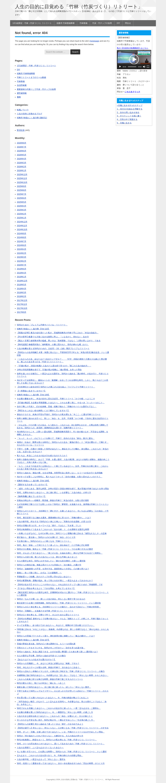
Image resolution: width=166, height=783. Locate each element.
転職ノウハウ (23, 110)
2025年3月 (21, 210)
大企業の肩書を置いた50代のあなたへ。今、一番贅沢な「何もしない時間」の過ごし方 (55, 712)
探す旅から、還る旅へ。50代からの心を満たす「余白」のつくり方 (46, 537)
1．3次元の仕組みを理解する (129, 109)
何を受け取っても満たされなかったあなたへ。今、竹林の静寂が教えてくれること (53, 698)
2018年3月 (21, 293)
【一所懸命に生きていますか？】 (31, 391)
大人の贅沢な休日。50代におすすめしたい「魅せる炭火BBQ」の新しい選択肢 (51, 561)
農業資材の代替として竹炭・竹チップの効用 (36, 89)
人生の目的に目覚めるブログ (29, 114)
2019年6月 (21, 269)
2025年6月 (21, 198)
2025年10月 (22, 182)
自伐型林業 (22, 85)
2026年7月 (21, 147)
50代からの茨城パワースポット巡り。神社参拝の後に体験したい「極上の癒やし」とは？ (56, 636)
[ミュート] (144, 66)
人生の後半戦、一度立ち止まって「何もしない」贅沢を (41, 759)
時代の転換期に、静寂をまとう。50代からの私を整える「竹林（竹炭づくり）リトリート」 (57, 740)
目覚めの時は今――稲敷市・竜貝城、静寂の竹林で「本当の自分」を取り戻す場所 (53, 500)
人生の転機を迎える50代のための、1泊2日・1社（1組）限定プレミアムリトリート (53, 348)
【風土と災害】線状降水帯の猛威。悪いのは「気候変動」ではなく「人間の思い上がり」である (58, 341)
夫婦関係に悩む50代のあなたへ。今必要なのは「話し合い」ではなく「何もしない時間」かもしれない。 (63, 675)
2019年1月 (21, 277)
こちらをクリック (132, 92)
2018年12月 (22, 281)
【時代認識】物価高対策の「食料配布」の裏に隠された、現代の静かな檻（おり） (53, 344)
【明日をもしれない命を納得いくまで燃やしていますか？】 (43, 411)
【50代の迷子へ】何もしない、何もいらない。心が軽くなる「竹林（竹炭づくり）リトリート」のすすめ (63, 728)
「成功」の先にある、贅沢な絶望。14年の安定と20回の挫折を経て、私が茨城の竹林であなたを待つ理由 (63, 489)
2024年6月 (21, 245)
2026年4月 (21, 159)
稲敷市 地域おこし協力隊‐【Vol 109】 (33, 395)
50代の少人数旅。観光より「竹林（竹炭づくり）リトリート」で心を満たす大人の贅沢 (55, 549)
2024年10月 (22, 230)
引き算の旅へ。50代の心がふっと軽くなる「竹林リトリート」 (44, 541)
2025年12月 (22, 175)
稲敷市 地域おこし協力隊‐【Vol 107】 (33, 640)
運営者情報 (22, 93)
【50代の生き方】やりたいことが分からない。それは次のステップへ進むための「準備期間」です (60, 585)
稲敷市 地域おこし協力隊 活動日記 (32, 118)
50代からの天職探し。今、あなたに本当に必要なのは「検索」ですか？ (48, 663)
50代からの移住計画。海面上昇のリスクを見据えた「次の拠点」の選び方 (49, 565)
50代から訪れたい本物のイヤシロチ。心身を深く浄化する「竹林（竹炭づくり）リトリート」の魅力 (61, 671)
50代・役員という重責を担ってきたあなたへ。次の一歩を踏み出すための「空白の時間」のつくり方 (61, 763)
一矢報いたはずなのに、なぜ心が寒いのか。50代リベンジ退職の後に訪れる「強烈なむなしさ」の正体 (62, 533)
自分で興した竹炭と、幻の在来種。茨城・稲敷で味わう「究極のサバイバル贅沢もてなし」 (57, 407)
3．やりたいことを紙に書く (129, 116)
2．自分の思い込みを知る (128, 112)
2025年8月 (21, 190)
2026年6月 (21, 151)
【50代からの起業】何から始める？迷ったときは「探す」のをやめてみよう (50, 724)
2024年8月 (21, 237)
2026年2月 (21, 167)
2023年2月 (21, 261)
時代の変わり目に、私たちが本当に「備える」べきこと (41, 683)
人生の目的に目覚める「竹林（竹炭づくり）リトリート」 (79, 6)
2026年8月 (21, 143)
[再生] (120, 66)
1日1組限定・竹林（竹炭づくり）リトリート (36, 66)
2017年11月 (22, 304)
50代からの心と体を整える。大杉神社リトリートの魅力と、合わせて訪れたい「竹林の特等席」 (59, 607)
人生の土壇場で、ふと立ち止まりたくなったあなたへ (40, 748)
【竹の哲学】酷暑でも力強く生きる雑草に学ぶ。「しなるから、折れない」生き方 (53, 337)
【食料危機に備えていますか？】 (31, 496)
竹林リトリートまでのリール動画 (31, 77)
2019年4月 (21, 273)
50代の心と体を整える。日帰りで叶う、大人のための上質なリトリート (48, 615)
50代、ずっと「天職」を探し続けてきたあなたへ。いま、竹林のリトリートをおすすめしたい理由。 (61, 732)
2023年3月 (21, 257)
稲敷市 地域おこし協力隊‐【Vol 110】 (33, 329)
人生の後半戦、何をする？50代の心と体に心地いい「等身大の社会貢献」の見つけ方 (54, 522)
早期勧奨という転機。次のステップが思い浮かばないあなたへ (44, 577)
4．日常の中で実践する (127, 119)
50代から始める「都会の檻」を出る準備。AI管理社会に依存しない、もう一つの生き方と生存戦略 (60, 473)
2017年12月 (22, 300)
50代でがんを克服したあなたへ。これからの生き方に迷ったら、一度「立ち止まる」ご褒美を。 (59, 708)
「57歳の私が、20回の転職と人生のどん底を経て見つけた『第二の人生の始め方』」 (54, 366)
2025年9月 (21, 186)
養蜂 (19, 97)
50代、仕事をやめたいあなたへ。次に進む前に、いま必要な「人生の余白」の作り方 (54, 492)
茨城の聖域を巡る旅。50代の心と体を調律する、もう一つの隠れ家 (46, 644)
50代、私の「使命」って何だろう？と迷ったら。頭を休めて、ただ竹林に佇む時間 (53, 545)
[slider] (132, 66)
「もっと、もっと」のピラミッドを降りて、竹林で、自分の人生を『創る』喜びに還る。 (56, 438)
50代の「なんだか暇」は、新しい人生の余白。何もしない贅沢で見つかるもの (51, 599)
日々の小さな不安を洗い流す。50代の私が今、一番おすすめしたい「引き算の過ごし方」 (56, 720)
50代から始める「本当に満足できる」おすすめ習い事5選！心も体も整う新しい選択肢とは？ (57, 652)
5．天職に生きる (124, 123)
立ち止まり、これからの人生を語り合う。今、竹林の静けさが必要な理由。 (50, 755)
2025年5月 (21, 202)
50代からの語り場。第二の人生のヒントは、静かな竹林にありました (47, 557)
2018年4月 (21, 289)
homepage (94, 41)
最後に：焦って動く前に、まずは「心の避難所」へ (39, 573)
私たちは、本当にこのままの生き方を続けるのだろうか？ (42, 456)
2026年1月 (21, 170)
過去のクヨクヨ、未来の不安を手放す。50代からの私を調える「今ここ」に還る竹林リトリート (59, 414)
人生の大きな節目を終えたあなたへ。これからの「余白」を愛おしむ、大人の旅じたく (55, 716)
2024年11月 (22, 226)
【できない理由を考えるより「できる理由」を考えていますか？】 (46, 588)
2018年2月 (21, 296)
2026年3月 (21, 163)
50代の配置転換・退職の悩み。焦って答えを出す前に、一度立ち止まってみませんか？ (55, 581)
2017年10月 (22, 308)
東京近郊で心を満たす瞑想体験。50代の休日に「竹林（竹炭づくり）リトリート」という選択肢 (59, 603)
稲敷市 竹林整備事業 (26, 73)
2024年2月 (21, 253)
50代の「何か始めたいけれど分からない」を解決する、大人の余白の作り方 (50, 736)
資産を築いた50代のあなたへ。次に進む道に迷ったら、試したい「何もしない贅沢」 (54, 687)
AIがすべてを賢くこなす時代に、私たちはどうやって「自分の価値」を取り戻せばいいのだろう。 (59, 477)
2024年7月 (21, 241)
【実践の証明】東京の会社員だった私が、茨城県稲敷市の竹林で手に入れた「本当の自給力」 (58, 333)
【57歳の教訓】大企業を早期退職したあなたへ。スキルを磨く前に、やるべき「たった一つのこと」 (61, 403)
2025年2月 (21, 214)
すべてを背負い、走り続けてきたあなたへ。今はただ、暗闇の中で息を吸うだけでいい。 (56, 625)
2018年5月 (21, 285)
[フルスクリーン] (148, 66)
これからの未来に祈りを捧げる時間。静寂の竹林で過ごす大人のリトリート (50, 679)
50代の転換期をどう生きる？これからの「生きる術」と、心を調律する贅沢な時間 (53, 529)
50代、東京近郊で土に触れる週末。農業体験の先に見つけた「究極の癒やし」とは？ (54, 518)
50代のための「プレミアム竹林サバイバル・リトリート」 (42, 325)
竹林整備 (21, 81)
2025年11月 (22, 178)
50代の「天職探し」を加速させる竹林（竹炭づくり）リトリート (45, 611)
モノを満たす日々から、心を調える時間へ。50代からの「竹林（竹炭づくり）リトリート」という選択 (62, 752)
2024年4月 (21, 249)
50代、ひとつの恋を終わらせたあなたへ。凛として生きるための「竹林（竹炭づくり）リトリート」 (61, 744)
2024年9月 (21, 234)
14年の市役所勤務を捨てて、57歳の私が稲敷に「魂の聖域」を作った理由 (49, 370)
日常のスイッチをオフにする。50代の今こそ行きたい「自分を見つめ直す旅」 (51, 648)
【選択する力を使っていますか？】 (32, 485)
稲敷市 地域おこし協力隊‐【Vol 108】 (33, 481)
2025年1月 (21, 218)
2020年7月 (21, 265)
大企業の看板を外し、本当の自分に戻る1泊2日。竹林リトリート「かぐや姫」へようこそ (56, 399)
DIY (18, 70)
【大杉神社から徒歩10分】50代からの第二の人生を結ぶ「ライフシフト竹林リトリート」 (56, 387)
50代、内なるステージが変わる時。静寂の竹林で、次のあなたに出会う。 (49, 667)
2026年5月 (21, 155)
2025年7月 (21, 194)
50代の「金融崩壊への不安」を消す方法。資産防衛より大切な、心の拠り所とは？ (53, 569)
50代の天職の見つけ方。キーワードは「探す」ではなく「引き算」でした (49, 526)
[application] (134, 59)
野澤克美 (21, 130)
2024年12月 (22, 222)
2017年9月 (21, 312)
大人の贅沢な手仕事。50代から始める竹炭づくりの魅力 (41, 656)
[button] (134, 59)
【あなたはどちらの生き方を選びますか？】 (36, 660)
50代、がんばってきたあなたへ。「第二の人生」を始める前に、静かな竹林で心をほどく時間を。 (60, 553)
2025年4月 (21, 206)
